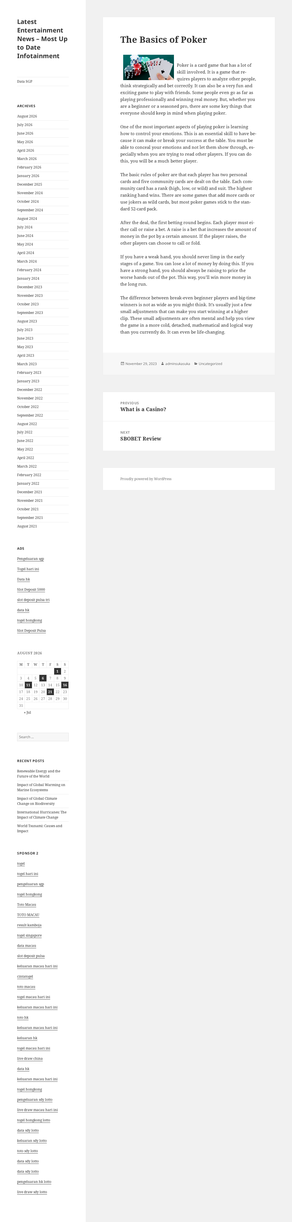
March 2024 (27, 261)
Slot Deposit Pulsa (31, 630)
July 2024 (25, 227)
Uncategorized (210, 363)
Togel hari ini (28, 569)
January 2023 (28, 381)
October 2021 (28, 509)
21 (50, 691)
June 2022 (25, 440)
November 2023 (30, 295)
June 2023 (25, 338)
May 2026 (25, 141)
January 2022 (28, 483)
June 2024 (25, 235)
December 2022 (29, 389)
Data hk (23, 579)
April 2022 (25, 457)
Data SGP (24, 81)
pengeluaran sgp (30, 884)
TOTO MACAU (28, 914)
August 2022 (27, 423)
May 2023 (25, 346)
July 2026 (25, 124)
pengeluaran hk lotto (34, 1181)
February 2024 (29, 269)
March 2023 (27, 364)
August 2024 (27, 218)
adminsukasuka (177, 363)
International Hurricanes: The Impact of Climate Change (41, 815)
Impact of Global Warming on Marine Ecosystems (41, 787)
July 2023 (25, 329)
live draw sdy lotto (32, 1191)
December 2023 (29, 287)
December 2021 (29, 492)
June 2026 (25, 133)
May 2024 (25, 244)
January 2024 (28, 278)
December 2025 (29, 184)
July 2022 (25, 432)
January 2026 (28, 175)
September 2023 (30, 312)
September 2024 (30, 210)
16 (65, 685)
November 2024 (30, 192)
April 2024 (25, 252)
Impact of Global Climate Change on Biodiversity (37, 801)
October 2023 (28, 304)
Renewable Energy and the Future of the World (38, 774)
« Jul (27, 712)
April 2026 (25, 150)
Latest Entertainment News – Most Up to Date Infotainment (42, 38)
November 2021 (30, 500)
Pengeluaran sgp (30, 558)
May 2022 (25, 449)
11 (28, 685)
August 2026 (27, 116)
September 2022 (30, 415)
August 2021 (27, 526)
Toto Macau (26, 904)
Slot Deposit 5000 (31, 589)
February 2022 (29, 474)
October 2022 (28, 406)
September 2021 (30, 517)
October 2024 (28, 201)
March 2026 (27, 158)
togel (21, 863)
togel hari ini (27, 873)
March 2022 (27, 466)
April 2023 (25, 355)
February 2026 (29, 167)
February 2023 (29, 372)
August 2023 (27, 321)
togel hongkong (29, 894)
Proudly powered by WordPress (145, 478)
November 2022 (30, 398)
